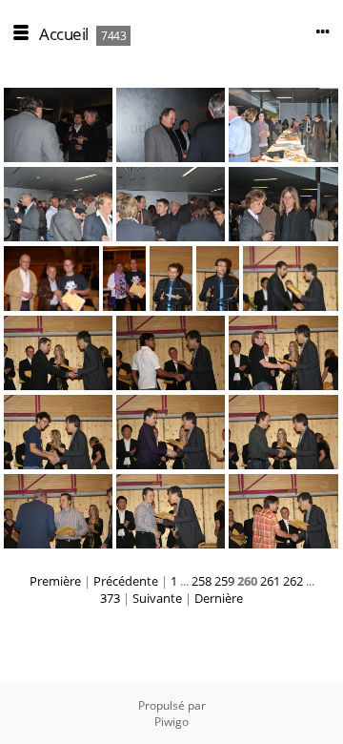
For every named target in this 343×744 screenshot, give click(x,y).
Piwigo (171, 721)
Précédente (125, 580)
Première (55, 580)
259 (224, 580)
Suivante (157, 598)
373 (110, 598)
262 (293, 580)
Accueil (64, 34)
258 (202, 580)
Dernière (218, 598)
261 (270, 580)
